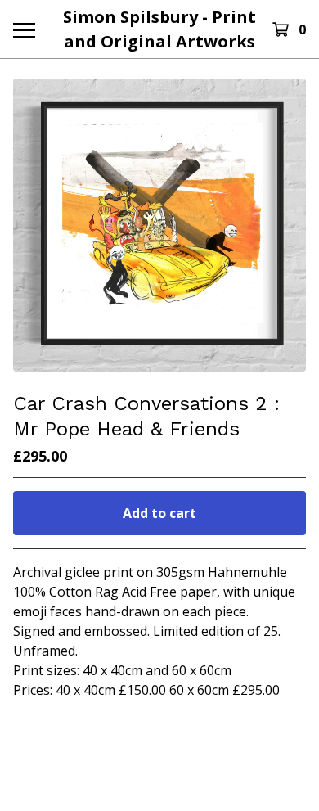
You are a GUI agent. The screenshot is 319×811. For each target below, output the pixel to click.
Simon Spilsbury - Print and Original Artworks (159, 29)
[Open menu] (23, 29)
